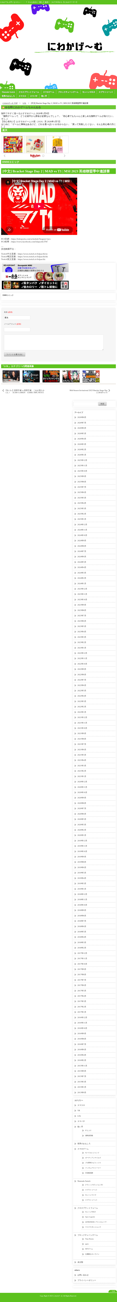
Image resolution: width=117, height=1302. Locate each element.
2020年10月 (82, 792)
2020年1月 (81, 835)
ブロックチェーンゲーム (68, 92)
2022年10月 (82, 664)
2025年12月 (82, 460)
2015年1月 (81, 1087)
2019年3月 (81, 883)
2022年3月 (81, 701)
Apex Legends (90, 1217)
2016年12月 (82, 1017)
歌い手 (44, 96)
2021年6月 (81, 749)
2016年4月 (81, 1055)
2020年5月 (81, 819)
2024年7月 (81, 551)
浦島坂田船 (89, 1135)
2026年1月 (81, 455)
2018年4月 (81, 937)
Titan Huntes (89, 1239)
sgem (87, 1244)
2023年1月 (81, 648)
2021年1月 (81, 776)
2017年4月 (81, 996)
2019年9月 (81, 857)
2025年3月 (81, 508)
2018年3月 (81, 942)
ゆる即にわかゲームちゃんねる (23, 107)
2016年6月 (81, 1049)
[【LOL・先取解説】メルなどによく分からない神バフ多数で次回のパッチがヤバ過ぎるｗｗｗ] (51, 376)
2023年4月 (81, 632)
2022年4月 (81, 696)
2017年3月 (81, 1001)
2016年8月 (81, 1039)
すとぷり (88, 1130)
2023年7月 (81, 615)
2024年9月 (81, 540)
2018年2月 (81, 948)
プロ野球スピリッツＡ (93, 1163)
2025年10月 (82, 471)
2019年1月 (81, 889)
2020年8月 (81, 803)
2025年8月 (81, 482)
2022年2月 (81, 707)
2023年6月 (81, 621)
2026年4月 (81, 439)
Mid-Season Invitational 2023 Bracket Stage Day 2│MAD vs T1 (89, 391)
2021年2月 (81, 771)
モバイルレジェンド (92, 1153)
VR (78, 1110)
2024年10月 (82, 535)
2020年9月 (81, 798)
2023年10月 (82, 599)
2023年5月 (81, 626)
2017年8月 (81, 974)
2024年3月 (81, 573)
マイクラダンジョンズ (93, 1227)
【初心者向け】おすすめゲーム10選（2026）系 (24, 121)
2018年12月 (82, 894)
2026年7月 (81, 423)
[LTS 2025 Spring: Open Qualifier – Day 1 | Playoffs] (31, 376)
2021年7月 (81, 744)
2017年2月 (81, 1007)
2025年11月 (82, 465)
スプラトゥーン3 (106, 92)
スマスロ (22, 96)
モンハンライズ (90, 1195)
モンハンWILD (88, 92)
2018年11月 (82, 899)
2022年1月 (81, 712)
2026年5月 (81, 433)
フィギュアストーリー (93, 1168)
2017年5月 (81, 991)
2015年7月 (81, 1076)
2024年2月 (81, 578)
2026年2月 (81, 449)
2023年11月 (82, 594)
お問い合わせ (83, 1275)
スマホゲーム (48, 92)
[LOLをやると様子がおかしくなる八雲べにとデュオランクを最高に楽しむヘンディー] (71, 376)
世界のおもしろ (8, 96)
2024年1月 (81, 583)
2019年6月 (81, 867)
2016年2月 (81, 1060)
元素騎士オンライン (92, 1254)
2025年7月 (81, 487)
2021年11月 (82, 723)
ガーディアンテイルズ (93, 1158)
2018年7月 (81, 921)
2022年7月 (81, 680)
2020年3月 (81, 825)
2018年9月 (81, 910)
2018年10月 (82, 905)
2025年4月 (81, 503)
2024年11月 (82, 530)
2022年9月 (81, 669)
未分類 (80, 1262)
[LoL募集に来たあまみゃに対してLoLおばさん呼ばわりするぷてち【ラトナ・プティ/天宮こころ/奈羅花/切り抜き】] (91, 376)
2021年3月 (81, 766)
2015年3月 (81, 1082)
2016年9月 (81, 1033)
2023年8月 (81, 610)
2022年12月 (82, 653)
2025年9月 (81, 476)
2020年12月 (82, 782)
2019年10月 (82, 851)
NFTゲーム (89, 1249)
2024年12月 (82, 524)
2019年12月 (82, 841)
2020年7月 (81, 808)
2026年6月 (81, 428)
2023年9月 (81, 605)
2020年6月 (81, 814)
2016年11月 (82, 1023)
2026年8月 (81, 417)
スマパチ (34, 96)
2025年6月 (81, 492)
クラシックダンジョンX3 (94, 1185)
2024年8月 (81, 546)
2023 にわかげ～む (56, 1296)
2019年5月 (81, 873)
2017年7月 (81, 980)
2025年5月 (81, 498)
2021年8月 (81, 739)
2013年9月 (81, 1092)
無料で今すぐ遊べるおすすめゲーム (18, 113)
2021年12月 (82, 717)
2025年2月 (81, 514)
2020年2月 (81, 830)
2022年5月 (81, 691)
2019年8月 (81, 862)
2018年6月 (81, 926)
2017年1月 (81, 1012)
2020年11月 (82, 787)
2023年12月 (82, 589)
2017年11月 (82, 958)
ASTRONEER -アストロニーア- (96, 1222)
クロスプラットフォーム (29, 92)
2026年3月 (81, 444)
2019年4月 (81, 878)
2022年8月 (81, 674)
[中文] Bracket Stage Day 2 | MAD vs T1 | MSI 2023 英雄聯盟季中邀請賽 (56, 171)
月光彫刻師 (89, 1173)
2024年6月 (81, 557)
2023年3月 (81, 637)
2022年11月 (82, 658)
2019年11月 (82, 846)
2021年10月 (82, 728)
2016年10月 (82, 1028)
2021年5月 (81, 755)
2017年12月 (82, 953)
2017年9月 (81, 969)
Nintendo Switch (8, 92)
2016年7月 (81, 1044)
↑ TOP (113, 1291)
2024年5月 (81, 562)
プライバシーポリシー (86, 1280)
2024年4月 (81, 567)
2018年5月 (81, 932)
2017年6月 (81, 985)
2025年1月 (81, 519)
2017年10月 (82, 964)
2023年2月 (81, 642)
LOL (79, 1116)
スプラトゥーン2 (91, 1190)
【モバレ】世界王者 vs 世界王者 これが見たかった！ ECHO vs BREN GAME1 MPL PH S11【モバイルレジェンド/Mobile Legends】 (25, 391)
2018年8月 (81, 916)
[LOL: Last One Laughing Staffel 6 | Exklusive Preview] (11, 376)
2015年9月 (81, 1071)
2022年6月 (81, 685)
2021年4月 (81, 760)
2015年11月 (82, 1066)
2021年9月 (81, 733)
